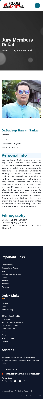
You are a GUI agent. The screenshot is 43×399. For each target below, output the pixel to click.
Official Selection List (11, 316)
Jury (3, 271)
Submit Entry (7, 264)
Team (4, 306)
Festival (5, 303)
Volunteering (7, 309)
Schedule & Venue (10, 268)
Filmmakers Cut (8, 328)
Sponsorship (7, 313)
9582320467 (12, 369)
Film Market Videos (10, 325)
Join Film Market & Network (14, 322)
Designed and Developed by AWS (31, 396)
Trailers (5, 341)
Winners (5, 284)
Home (4, 50)
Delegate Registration (11, 274)
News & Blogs (8, 338)
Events (4, 277)
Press (4, 335)
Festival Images (8, 332)
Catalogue (6, 319)
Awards (5, 280)
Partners (5, 287)
